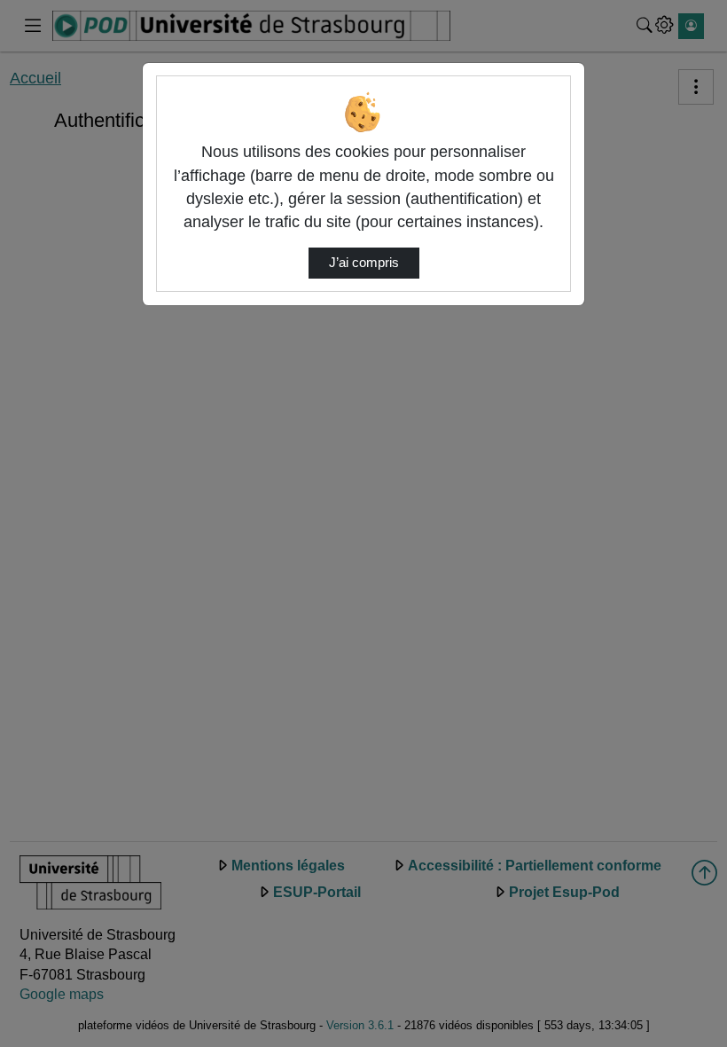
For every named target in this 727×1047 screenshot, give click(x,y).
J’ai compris (364, 263)
